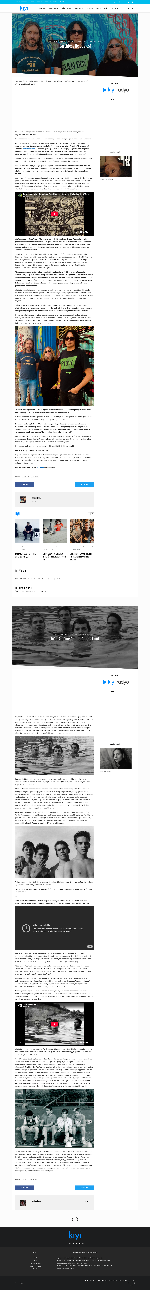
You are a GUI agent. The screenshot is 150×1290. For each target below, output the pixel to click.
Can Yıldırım (36, 498)
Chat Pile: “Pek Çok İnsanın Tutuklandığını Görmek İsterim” (81, 556)
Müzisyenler (67, 8)
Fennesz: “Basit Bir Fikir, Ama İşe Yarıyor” (25, 555)
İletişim (63, 2)
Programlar (53, 8)
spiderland (34, 1179)
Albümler (77, 8)
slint (25, 1179)
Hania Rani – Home (105, 771)
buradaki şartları (81, 1258)
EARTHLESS (26, 476)
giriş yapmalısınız (39, 591)
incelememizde (28, 148)
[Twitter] (115, 2)
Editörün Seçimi (52, 41)
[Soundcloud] (123, 2)
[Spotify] (133, 2)
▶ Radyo (115, 8)
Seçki (97, 8)
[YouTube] (128, 2)
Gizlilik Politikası (35, 1266)
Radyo (39, 2)
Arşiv (106, 8)
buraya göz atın (81, 1263)
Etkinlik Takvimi (51, 2)
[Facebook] (111, 2)
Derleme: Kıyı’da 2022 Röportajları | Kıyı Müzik (43, 578)
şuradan (40, 467)
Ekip (32, 2)
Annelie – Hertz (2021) (106, 179)
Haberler (42, 8)
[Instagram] (119, 2)
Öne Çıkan (62, 41)
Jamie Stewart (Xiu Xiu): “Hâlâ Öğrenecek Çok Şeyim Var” (54, 556)
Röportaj (89, 8)
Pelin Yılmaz (36, 1201)
